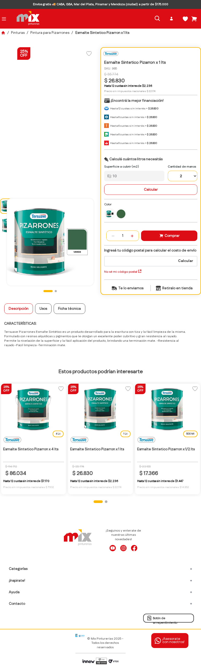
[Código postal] (150, 257)
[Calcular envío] (185, 262)
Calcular (151, 189)
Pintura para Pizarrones (49, 32)
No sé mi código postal (120, 272)
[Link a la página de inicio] (3, 33)
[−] (113, 236)
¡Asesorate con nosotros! (173, 640)
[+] (132, 236)
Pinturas (18, 32)
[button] (109, 213)
